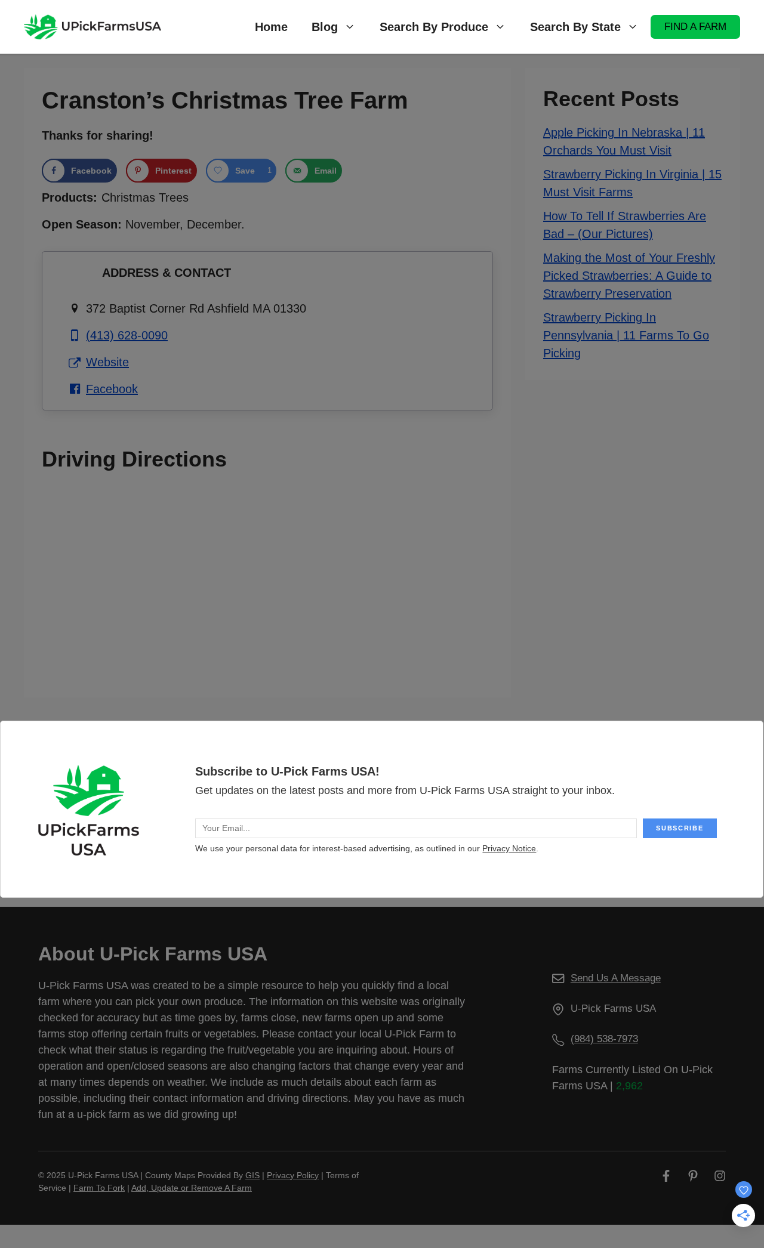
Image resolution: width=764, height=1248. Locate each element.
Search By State (575, 26)
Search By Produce (434, 26)
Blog (325, 26)
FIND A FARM (695, 26)
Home (271, 26)
